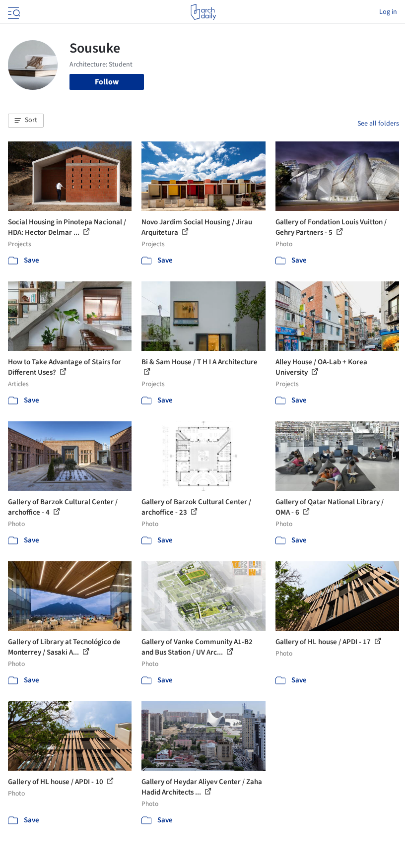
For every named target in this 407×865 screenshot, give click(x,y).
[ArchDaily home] (203, 12)
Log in (388, 11)
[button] (26, 121)
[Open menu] (13, 12)
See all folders (378, 123)
